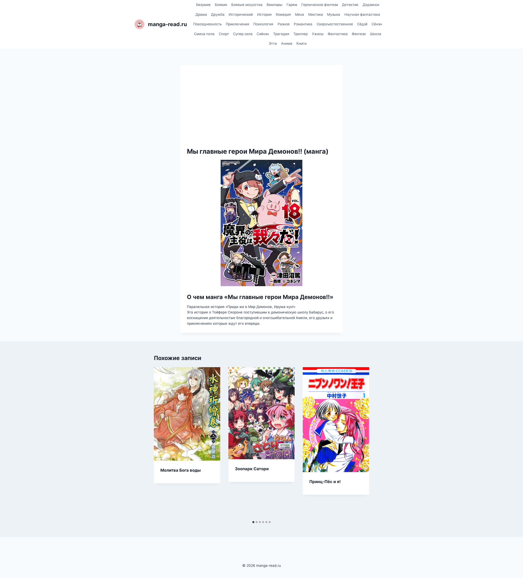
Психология (263, 24)
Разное (284, 24)
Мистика (315, 14)
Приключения (237, 24)
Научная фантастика (362, 14)
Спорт (224, 34)
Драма (201, 14)
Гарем (292, 5)
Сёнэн (377, 24)
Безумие (203, 5)
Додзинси (371, 5)
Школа (375, 34)
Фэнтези (359, 34)
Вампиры (274, 5)
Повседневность (207, 24)
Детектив (350, 5)
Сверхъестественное (335, 24)
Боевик (221, 5)
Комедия (283, 14)
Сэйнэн (263, 34)
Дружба (218, 14)
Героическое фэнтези (319, 5)
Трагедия (281, 34)
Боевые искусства (247, 5)
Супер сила (243, 34)
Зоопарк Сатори (252, 468)
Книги (301, 43)
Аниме (286, 43)
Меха (299, 14)
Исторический (241, 14)
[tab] (253, 522)
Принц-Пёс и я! (325, 481)
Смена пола (204, 34)
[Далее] (361, 442)
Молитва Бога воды (180, 470)
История (264, 14)
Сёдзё (362, 24)
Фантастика (338, 34)
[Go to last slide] (161, 442)
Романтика (303, 24)
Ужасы (318, 34)
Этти (273, 43)
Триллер (300, 34)
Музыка (333, 14)
